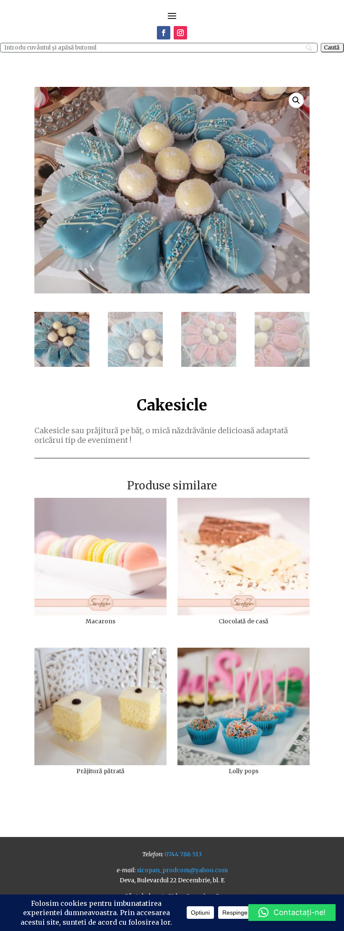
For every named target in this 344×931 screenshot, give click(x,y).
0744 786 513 (183, 854)
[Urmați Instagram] (180, 32)
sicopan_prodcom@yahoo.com (182, 870)
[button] (296, 100)
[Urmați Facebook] (163, 32)
